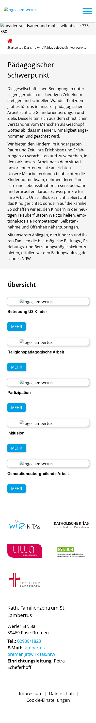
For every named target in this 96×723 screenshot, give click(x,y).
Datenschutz (62, 693)
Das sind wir (33, 47)
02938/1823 (29, 641)
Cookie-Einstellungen (48, 700)
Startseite (14, 47)
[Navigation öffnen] (90, 11)
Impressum (31, 693)
